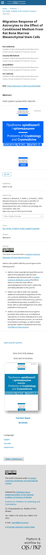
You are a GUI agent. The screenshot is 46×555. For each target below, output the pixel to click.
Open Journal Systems (13, 342)
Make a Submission (14, 459)
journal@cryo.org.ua (20, 522)
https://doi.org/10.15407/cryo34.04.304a (23, 86)
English (7, 439)
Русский (7, 443)
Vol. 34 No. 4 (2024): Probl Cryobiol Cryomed (19, 11)
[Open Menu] (2, 2)
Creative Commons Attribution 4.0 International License (21, 480)
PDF (7, 174)
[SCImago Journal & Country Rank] (20, 527)
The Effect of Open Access (18, 327)
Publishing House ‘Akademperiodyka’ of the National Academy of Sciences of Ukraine (19, 494)
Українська (8, 447)
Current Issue (23, 418)
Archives (13, 8)
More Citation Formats (12, 216)
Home (5, 8)
